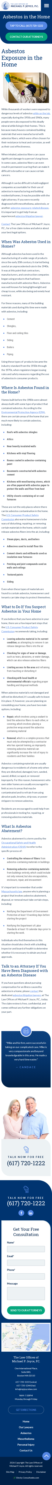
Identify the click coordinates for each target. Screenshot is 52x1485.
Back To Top (46, 1456)
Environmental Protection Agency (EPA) (23, 412)
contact (34, 991)
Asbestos (26, 1433)
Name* (10, 1242)
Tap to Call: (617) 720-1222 (26, 25)
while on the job (41, 113)
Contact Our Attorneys (26, 36)
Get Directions (26, 1409)
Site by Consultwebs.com (27, 1477)
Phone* (11, 1270)
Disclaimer (41, 1472)
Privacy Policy (25, 1472)
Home (26, 1421)
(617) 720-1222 (26, 1163)
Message (12, 1283)
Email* (10, 1256)
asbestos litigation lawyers (27, 995)
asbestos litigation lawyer (29, 216)
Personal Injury (26, 1444)
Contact (5, 224)
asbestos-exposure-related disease (30, 207)
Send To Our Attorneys (26, 1310)
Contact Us (26, 1450)
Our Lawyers (26, 1427)
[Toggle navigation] (46, 5)
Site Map (10, 1472)
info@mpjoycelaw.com (26, 1389)
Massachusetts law (11, 891)
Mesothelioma (26, 1438)
